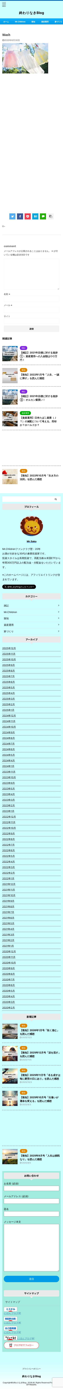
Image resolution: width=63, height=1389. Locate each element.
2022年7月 (8, 844)
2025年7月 (8, 676)
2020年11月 (8, 957)
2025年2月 (8, 704)
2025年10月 (9, 659)
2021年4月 (8, 929)
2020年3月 (8, 1002)
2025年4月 (8, 693)
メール (8, 305)
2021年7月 (8, 912)
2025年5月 (8, 687)
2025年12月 (9, 648)
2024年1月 (8, 766)
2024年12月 (9, 715)
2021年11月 (8, 889)
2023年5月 (8, 788)
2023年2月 (8, 805)
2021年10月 (8, 895)
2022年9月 (8, 833)
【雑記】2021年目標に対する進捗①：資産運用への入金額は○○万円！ (39, 356)
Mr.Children (20, 21)
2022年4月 (8, 861)
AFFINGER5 (31, 1385)
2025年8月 (8, 670)
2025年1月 (8, 709)
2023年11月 (8, 771)
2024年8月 (8, 738)
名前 (7, 294)
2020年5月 (8, 990)
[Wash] (35, 216)
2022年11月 (8, 822)
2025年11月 (8, 653)
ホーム (6, 21)
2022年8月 (8, 839)
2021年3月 (8, 934)
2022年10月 (9, 827)
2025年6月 (8, 681)
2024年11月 (8, 721)
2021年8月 (8, 906)
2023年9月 (8, 782)
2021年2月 (8, 940)
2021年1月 (8, 945)
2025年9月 (8, 665)
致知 (33, 21)
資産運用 (45, 21)
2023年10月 (9, 777)
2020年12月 (9, 951)
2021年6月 (8, 917)
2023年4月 (8, 794)
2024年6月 (8, 749)
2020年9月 (8, 968)
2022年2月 (8, 872)
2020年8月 (8, 973)
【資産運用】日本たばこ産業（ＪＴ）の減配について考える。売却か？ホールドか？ (38, 421)
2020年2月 (8, 1007)
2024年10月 (9, 726)
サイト (7, 316)
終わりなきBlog (31, 13)
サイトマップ (12, 1301)
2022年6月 (8, 850)
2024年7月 (8, 743)
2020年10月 (9, 962)
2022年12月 (9, 816)
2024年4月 (8, 760)
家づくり (58, 21)
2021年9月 (8, 900)
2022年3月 (8, 867)
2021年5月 (8, 923)
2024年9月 (8, 732)
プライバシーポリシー (31, 1369)
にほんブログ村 (12, 1313)
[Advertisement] (31, 111)
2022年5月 (8, 856)
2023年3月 (8, 799)
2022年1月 (8, 878)
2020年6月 (8, 985)
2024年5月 (8, 754)
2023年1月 (8, 811)
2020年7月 (8, 979)
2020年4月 (8, 996)
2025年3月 (8, 698)
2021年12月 (8, 884)
